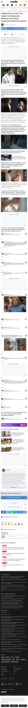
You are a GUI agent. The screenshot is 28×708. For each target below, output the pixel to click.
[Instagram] (2, 679)
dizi (6, 40)
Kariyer (14, 666)
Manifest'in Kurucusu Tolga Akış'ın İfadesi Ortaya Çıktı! (12, 605)
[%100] (12, 5)
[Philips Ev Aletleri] (3, 5)
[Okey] (8, 5)
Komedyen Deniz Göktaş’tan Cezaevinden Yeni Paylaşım (12, 565)
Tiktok (17, 659)
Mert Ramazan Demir (15, 37)
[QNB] (16, 5)
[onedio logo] (13, 692)
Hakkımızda (3, 666)
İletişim (2, 674)
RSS (14, 672)
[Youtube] (10, 679)
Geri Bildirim (3, 668)
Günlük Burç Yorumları (6, 659)
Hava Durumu (4, 612)
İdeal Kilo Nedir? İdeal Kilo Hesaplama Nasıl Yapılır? (11, 639)
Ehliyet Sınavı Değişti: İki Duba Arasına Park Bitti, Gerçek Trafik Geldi (13, 554)
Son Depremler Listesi (5, 614)
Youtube (17, 657)
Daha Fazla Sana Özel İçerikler (13, 497)
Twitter (3, 657)
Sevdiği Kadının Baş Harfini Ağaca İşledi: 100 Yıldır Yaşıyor (12, 598)
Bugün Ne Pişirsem (5, 661)
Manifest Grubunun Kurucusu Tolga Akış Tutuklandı (11, 600)
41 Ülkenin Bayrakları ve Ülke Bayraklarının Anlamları (11, 646)
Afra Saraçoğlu (4, 37)
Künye (14, 671)
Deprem (8, 657)
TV (6, 11)
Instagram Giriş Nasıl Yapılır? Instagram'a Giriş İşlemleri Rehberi (13, 644)
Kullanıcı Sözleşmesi (17, 668)
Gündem (4, 551)
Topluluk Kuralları (4, 671)
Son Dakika (23, 659)
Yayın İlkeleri (15, 669)
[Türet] (20, 5)
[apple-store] (4, 684)
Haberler (3, 11)
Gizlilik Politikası (4, 669)
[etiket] (2, 439)
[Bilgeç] (24, 5)
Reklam (2, 672)
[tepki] (2, 524)
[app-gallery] (19, 684)
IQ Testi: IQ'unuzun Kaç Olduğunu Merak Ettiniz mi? (11, 651)
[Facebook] (5, 679)
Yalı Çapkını (10, 40)
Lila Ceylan (10, 24)
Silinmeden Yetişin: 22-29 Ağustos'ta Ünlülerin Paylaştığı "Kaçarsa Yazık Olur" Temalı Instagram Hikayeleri (13, 548)
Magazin (4, 545)
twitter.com (3, 236)
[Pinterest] (13, 679)
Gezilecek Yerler (14, 661)
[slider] (14, 209)
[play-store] (11, 684)
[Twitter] (8, 679)
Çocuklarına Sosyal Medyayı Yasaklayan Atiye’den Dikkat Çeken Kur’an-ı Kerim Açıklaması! (13, 560)
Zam (12, 657)
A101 (13, 659)
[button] (23, 210)
